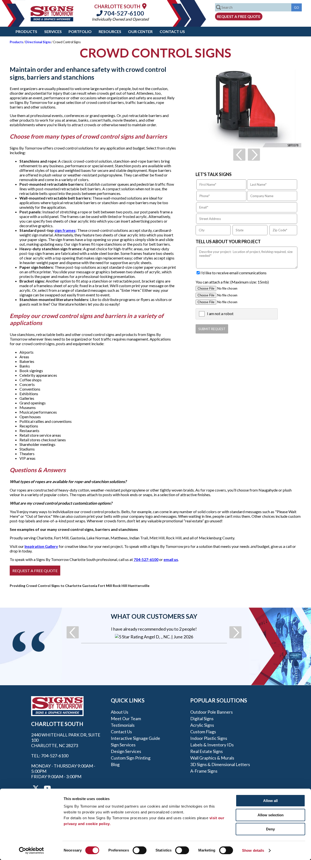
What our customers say (154, 616)
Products (26, 31)
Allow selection (271, 815)
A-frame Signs (203, 771)
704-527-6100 (123, 13)
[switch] (140, 850)
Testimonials (123, 725)
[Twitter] (35, 788)
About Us (119, 712)
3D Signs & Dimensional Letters (220, 764)
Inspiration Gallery (41, 546)
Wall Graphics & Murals (212, 757)
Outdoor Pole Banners (211, 712)
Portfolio (80, 31)
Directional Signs (38, 42)
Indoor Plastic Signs (208, 738)
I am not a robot (220, 313)
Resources (110, 31)
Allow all (270, 801)
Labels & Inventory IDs (212, 744)
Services (53, 31)
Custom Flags (203, 731)
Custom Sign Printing (130, 757)
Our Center (140, 31)
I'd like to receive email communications (233, 272)
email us (171, 559)
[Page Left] (239, 155)
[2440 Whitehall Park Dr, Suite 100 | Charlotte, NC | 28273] (144, 5)
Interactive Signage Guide (135, 738)
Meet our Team (126, 718)
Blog (115, 764)
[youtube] (47, 788)
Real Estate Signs (206, 751)
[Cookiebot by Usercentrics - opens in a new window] (31, 850)
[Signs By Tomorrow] (52, 19)
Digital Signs (202, 718)
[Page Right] (254, 155)
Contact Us (172, 31)
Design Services (126, 751)
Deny (270, 829)
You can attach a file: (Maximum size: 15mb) (232, 282)
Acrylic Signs (202, 725)
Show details (253, 850)
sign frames (65, 230)
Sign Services (123, 744)
